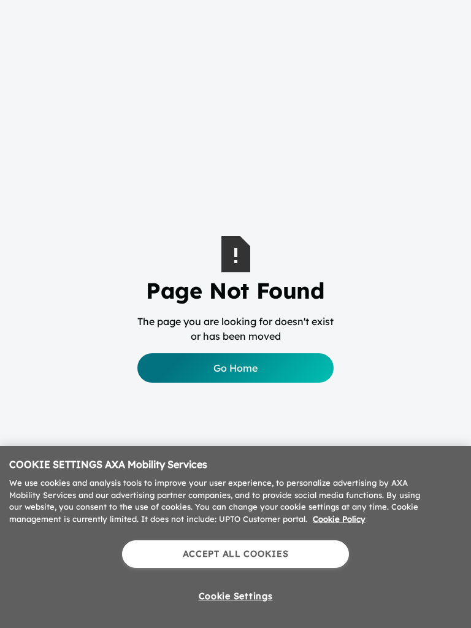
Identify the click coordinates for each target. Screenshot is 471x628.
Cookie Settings (236, 596)
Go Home (235, 368)
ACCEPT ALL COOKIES (236, 553)
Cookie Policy (339, 519)
